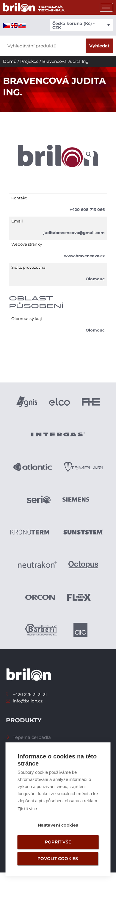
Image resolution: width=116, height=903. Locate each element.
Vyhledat (99, 46)
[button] (88, 154)
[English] (14, 25)
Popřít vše (58, 842)
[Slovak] (22, 25)
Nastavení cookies (58, 825)
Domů (9, 61)
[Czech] (7, 25)
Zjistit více (27, 808)
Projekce (29, 61)
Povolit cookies (57, 858)
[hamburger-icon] (106, 7)
